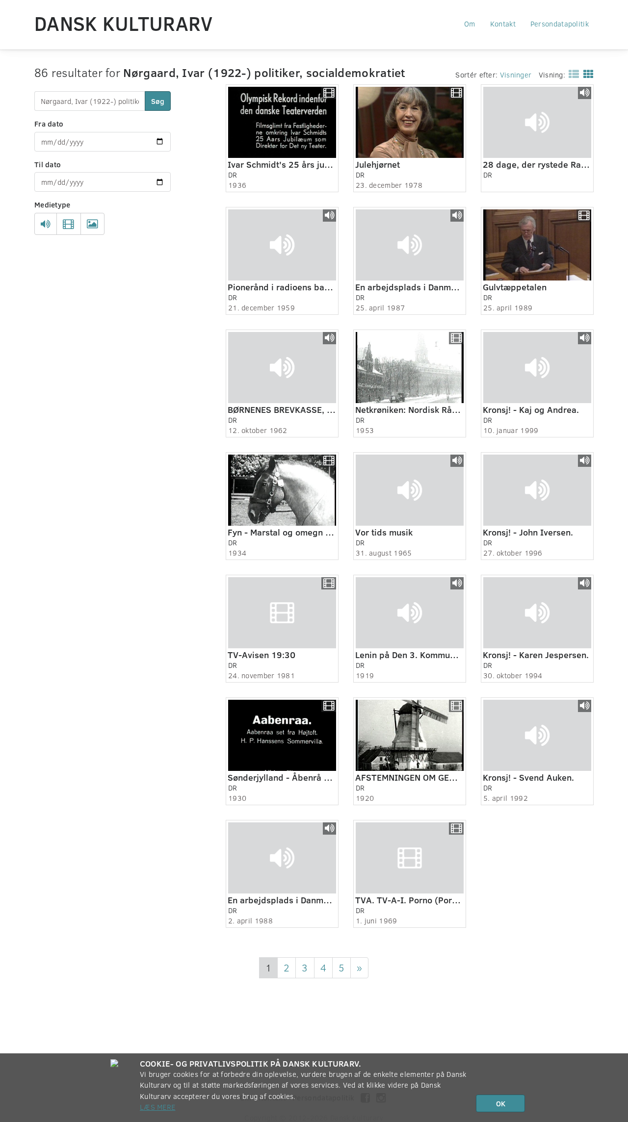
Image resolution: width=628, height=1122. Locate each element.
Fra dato (48, 123)
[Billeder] (92, 224)
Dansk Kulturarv (123, 23)
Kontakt (503, 23)
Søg (157, 101)
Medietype (52, 204)
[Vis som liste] (572, 73)
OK (500, 1103)
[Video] (68, 224)
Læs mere (157, 1107)
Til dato (47, 164)
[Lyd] (45, 224)
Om (469, 23)
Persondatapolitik (559, 23)
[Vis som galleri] (586, 73)
